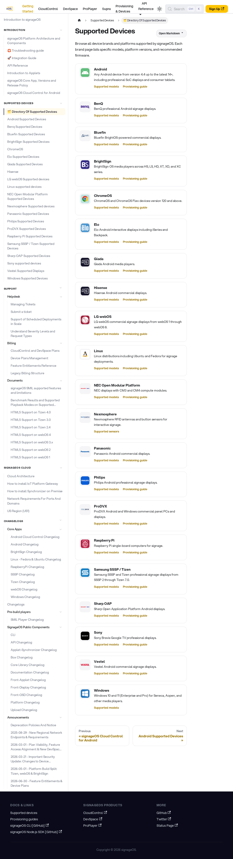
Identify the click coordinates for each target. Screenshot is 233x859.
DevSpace (70, 9)
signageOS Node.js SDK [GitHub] (34, 832)
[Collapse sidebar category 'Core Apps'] (60, 529)
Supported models (106, 86)
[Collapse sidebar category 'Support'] (60, 287)
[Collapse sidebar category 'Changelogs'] (60, 520)
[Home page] (79, 20)
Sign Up (214, 9)
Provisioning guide (135, 86)
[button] (33, 30)
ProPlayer (90, 9)
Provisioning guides (24, 819)
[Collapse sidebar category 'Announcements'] (60, 717)
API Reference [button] (146, 6)
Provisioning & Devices (124, 9)
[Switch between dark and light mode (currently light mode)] (159, 8)
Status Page (165, 825)
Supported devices (23, 813)
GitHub (162, 813)
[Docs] (10, 8)
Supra (106, 9)
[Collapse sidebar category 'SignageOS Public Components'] (60, 627)
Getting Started (27, 9)
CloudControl (48, 9)
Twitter (162, 819)
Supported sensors (106, 431)
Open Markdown (169, 33)
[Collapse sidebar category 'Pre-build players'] (60, 612)
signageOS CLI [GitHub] (27, 825)
